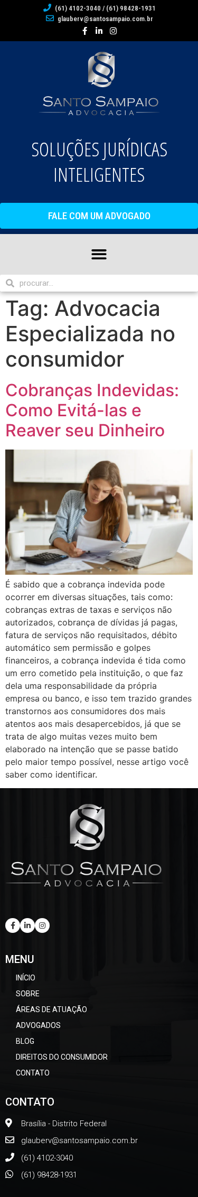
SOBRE (28, 993)
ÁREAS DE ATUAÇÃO (51, 1009)
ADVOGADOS (38, 1025)
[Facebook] (85, 31)
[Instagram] (113, 31)
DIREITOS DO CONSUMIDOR (62, 1057)
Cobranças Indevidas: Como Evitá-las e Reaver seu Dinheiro (92, 410)
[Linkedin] (27, 925)
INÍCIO (25, 978)
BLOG (25, 1041)
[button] (99, 216)
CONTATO (33, 1073)
